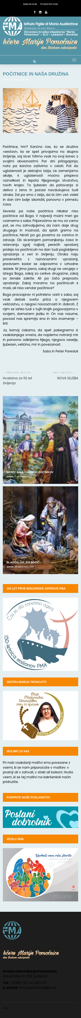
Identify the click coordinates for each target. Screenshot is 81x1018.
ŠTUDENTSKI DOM (49, 4)
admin (6, 79)
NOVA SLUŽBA (67, 378)
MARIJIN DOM (30, 4)
